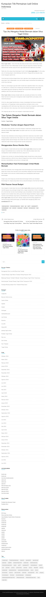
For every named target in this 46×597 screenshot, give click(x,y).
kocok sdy (3, 476)
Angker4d (3, 293)
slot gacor (41, 572)
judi (10, 208)
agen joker (22, 560)
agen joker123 (28, 560)
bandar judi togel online (17, 562)
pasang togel (20, 208)
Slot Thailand (4, 344)
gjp (25, 206)
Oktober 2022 (4, 409)
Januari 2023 (4, 403)
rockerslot (3, 545)
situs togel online (32, 71)
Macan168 (4, 327)
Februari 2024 (5, 363)
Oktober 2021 (4, 450)
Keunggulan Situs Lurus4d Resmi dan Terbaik (12, 271)
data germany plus (6, 485)
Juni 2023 (3, 386)
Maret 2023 (4, 396)
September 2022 (5, 413)
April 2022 (4, 430)
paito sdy (3, 480)
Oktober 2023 (4, 376)
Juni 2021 (3, 463)
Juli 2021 (3, 460)
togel (37, 208)
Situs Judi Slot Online (6, 515)
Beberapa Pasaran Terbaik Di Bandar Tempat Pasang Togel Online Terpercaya (20, 278)
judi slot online (19, 567)
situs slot (11, 572)
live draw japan (5, 493)
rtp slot (36, 570)
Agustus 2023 (5, 379)
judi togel (25, 567)
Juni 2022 (3, 423)
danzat (22, 206)
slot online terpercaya (19, 575)
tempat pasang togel (20, 577)
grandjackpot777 (5, 201)
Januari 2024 (4, 366)
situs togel (25, 208)
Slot (37, 572)
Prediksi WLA (4, 504)
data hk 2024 (4, 489)
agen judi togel (35, 560)
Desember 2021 (5, 443)
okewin (3, 551)
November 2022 (5, 406)
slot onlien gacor (5, 575)
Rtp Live (3, 337)
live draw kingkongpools (7, 478)
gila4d (3, 532)
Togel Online (28, 28)
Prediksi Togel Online (6, 334)
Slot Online (19, 28)
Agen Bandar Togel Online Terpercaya (10, 517)
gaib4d (3, 528)
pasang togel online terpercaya (23, 570)
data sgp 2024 (5, 487)
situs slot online (17, 572)
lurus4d (3, 324)
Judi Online (10, 28)
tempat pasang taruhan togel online (8, 577)
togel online (4, 209)
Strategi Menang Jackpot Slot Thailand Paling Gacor (14, 284)
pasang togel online (6, 330)
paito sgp (3, 481)
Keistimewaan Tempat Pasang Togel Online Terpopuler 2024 (16, 281)
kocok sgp (3, 474)
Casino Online (4, 300)
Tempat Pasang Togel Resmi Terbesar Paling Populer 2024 (16, 274)
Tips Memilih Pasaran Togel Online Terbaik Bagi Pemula (23, 251)
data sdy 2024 (5, 491)
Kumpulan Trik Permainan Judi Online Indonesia (19, 5)
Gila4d (3, 307)
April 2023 (4, 393)
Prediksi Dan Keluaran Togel (8, 502)
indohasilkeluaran (5, 208)
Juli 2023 (3, 383)
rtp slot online (4, 572)
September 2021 (5, 453)
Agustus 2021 (5, 456)
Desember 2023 (5, 369)
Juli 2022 (3, 419)
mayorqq (3, 530)
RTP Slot (3, 513)
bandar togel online (5, 206)
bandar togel (26, 562)
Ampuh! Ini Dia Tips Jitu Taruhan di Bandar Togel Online (8, 246)
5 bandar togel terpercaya (14, 560)
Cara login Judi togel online (15, 206)
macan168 (4, 541)
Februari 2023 (5, 399)
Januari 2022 (4, 440)
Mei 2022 (3, 426)
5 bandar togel (4, 560)
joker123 (40, 565)
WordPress (27, 593)
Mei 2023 (3, 389)
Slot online (12, 575)
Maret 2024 (4, 359)
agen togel (4, 562)
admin (3, 212)
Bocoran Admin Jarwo (6, 297)
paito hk (3, 483)
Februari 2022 (5, 436)
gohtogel (3, 539)
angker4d (3, 520)
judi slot (12, 567)
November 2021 (5, 446)
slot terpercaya (28, 575)
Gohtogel (3, 310)
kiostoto (3, 519)
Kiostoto (3, 320)
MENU (40, 19)
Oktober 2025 (4, 356)
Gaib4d (3, 303)
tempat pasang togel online (31, 577)
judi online (14, 208)
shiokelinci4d (4, 543)
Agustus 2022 (5, 416)
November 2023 (5, 373)
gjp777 (29, 206)
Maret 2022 (4, 433)
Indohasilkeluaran (5, 313)
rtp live (32, 570)
